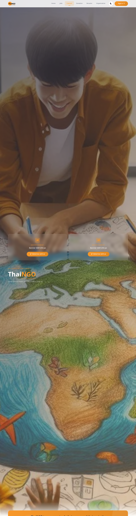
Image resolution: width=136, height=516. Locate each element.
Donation (79, 3)
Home (53, 3)
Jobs (61, 3)
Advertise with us (38, 254)
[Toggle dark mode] (111, 3)
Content (69, 3)
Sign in (120, 4)
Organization (100, 3)
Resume (89, 3)
